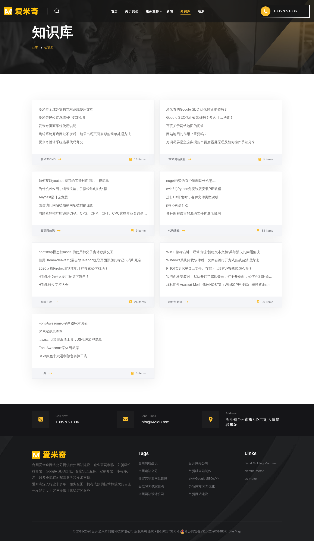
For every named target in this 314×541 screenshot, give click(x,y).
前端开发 (46, 301)
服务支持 (152, 11)
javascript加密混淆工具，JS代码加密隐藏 (70, 339)
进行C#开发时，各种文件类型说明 (192, 197)
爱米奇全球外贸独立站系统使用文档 (66, 109)
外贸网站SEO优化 (202, 486)
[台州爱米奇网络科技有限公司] (22, 11)
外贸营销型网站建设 (152, 478)
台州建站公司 (148, 471)
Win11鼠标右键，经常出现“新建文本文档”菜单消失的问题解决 (213, 252)
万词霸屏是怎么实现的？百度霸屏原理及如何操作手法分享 (210, 142)
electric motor (254, 471)
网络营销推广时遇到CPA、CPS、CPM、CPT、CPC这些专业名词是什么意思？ (100, 213)
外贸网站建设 (198, 494)
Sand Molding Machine (260, 463)
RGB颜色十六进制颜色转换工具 (63, 356)
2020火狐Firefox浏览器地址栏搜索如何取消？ (73, 268)
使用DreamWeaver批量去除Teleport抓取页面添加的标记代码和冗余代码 (93, 260)
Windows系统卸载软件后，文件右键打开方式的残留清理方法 (212, 260)
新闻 (170, 11)
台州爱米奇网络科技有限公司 (113, 531)
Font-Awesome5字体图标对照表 (63, 323)
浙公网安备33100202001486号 (206, 531)
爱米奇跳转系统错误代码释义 (61, 142)
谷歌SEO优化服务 (151, 486)
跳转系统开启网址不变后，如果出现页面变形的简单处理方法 (85, 134)
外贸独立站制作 (200, 471)
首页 (114, 11)
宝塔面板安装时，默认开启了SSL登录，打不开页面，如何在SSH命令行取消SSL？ (229, 276)
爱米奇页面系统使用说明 (57, 126)
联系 (201, 11)
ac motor (251, 478)
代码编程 (174, 230)
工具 (43, 373)
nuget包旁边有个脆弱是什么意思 (191, 181)
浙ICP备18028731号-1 (163, 531)
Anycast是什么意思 (53, 197)
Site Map (235, 531)
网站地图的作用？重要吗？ (186, 134)
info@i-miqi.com (155, 422)
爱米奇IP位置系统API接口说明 (62, 117)
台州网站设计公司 (151, 494)
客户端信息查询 (51, 331)
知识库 (185, 11)
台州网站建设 (148, 463)
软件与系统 (175, 301)
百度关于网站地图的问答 (185, 126)
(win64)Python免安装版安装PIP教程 (193, 189)
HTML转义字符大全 (54, 285)
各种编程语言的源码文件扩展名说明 (193, 213)
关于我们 (131, 11)
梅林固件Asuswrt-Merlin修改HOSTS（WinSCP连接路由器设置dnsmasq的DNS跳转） (231, 285)
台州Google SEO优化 (204, 478)
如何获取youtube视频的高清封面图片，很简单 (74, 181)
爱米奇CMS (48, 159)
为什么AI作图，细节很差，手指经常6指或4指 (73, 189)
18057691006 (67, 422)
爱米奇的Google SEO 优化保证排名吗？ (196, 109)
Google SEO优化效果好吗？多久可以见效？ (199, 117)
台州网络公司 (198, 463)
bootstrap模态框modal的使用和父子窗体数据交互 (76, 252)
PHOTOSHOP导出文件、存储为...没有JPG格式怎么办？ (209, 268)
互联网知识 (48, 230)
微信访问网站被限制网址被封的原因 (66, 205)
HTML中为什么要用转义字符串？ (64, 276)
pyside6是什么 (177, 205)
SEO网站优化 (177, 159)
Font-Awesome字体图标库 (59, 348)
